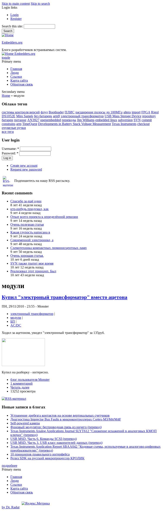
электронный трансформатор (82, 116)
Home (6, 95)
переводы (69, 120)
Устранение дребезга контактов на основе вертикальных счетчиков (60, 415)
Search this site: (13, 26)
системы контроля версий (21, 112)
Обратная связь (21, 84)
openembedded (50, 120)
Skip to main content (16, 3)
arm (18, 124)
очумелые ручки (14, 128)
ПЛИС (70, 112)
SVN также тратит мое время (31, 263)
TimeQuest (29, 124)
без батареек (43, 116)
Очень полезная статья (27, 224)
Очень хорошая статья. (27, 255)
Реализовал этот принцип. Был (33, 271)
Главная (16, 69)
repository (149, 116)
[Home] (8, 35)
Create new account (23, 165)
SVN (137, 120)
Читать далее (19, 387)
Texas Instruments (124, 124)
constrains (8, 124)
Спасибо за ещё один (26, 201)
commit (147, 120)
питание (20, 120)
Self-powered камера (25, 423)
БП (12, 321)
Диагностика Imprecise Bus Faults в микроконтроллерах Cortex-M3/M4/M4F (65, 419)
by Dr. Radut (10, 507)
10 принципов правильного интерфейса (40, 454)
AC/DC (15, 325)
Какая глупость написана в (30, 232)
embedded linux (106, 120)
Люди (14, 73)
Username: (10, 149)
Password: (10, 153)
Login (14, 15)
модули (15, 317)
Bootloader (56, 112)
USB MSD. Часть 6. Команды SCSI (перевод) (43, 439)
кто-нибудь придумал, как (29, 209)
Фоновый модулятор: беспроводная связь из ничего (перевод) (56, 427)
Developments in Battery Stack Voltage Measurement (74, 124)
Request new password (26, 169)
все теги (8, 131)
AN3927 (33, 120)
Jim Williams (85, 120)
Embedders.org (12, 42)
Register (16, 19)
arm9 (56, 116)
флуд (44, 112)
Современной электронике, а (31, 240)
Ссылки (16, 76)
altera (127, 112)
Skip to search (40, 3)
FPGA (145, 112)
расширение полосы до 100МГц (99, 112)
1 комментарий (21, 383)
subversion (125, 120)
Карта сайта (19, 80)
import (136, 112)
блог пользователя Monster (29, 379)
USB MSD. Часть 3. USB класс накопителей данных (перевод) (56, 442)
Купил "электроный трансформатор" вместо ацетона (64, 297)
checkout (143, 124)
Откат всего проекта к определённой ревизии (44, 217)
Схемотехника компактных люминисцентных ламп (48, 248)
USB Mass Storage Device (123, 116)
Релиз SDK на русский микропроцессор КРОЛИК (47, 458)
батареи (7, 120)
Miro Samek (24, 116)
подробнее (9, 465)
